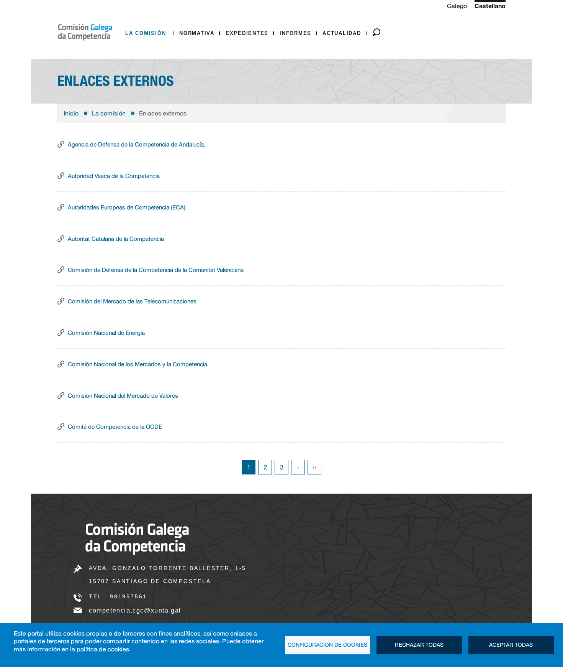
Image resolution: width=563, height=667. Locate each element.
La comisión (146, 33)
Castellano (490, 6)
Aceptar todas (511, 645)
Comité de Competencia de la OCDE (115, 426)
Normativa (196, 33)
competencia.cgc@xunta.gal (135, 610)
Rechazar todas (419, 645)
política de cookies (103, 649)
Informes (295, 33)
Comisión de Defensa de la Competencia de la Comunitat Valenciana (156, 269)
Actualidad (341, 33)
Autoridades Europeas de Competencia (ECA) (126, 207)
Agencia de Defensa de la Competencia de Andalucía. (136, 144)
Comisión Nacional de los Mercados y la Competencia (137, 364)
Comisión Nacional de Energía (106, 332)
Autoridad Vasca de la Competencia (114, 175)
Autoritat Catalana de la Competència (116, 238)
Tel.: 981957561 (118, 596)
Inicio (71, 113)
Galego (457, 6)
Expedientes (247, 33)
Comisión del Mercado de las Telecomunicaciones (132, 301)
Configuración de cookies (327, 645)
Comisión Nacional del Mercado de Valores (123, 395)
